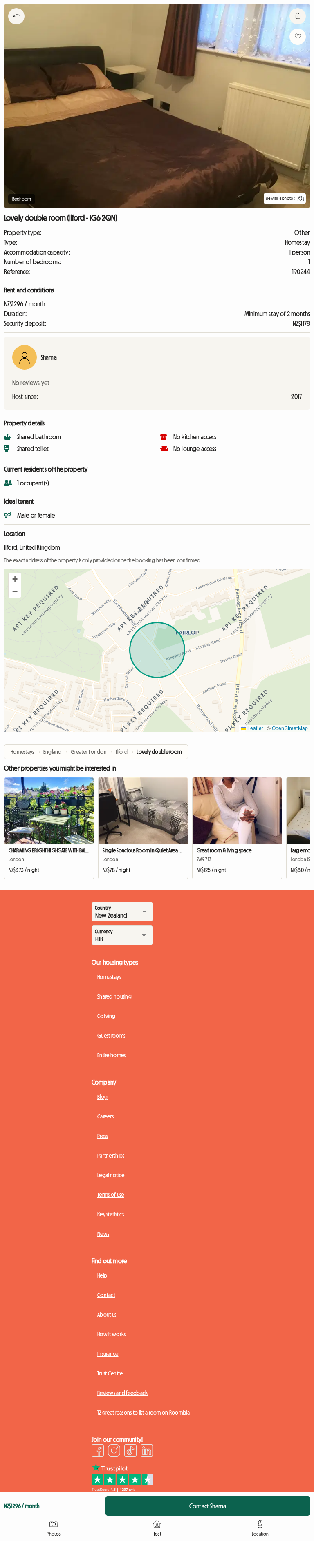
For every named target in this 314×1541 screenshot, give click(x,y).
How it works (111, 1334)
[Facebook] (98, 1451)
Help (102, 1275)
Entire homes (111, 1055)
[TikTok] (130, 1451)
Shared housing (114, 996)
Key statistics (110, 1214)
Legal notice (110, 1175)
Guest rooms (111, 1035)
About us (106, 1314)
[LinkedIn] (147, 1451)
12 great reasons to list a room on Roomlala (143, 1412)
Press (102, 1136)
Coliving (106, 1016)
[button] (15, 579)
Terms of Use (110, 1195)
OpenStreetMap (290, 727)
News (103, 1234)
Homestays (109, 977)
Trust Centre (110, 1373)
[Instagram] (114, 1451)
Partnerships (110, 1155)
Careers (105, 1116)
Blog (102, 1097)
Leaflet (254, 727)
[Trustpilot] (122, 1489)
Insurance (108, 1354)
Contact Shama (207, 1506)
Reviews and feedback (122, 1393)
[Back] (16, 26)
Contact (106, 1295)
